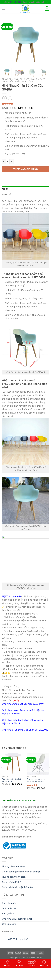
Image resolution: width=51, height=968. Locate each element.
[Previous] (6, 42)
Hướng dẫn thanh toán (14, 876)
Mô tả (5, 189)
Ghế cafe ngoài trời (25, 81)
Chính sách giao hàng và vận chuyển (21, 871)
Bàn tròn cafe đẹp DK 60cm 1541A (11, 780)
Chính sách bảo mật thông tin (17, 887)
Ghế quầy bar (9, 908)
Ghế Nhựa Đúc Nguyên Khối (17, 918)
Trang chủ (7, 79)
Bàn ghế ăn (8, 913)
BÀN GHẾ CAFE (22, 79)
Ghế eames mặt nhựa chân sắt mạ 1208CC (36, 780)
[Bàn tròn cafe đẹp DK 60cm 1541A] (13, 764)
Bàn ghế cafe (9, 903)
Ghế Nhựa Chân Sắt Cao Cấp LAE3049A (23, 703)
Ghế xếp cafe (9, 924)
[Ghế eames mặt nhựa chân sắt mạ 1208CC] (38, 764)
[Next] (44, 42)
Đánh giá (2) (8, 194)
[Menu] (3, 8)
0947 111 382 (15, 2)
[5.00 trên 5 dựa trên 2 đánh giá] (25, 104)
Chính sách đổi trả (11, 882)
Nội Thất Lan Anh (17, 939)
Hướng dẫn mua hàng (13, 866)
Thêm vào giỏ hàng (25, 169)
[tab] (25, 189)
